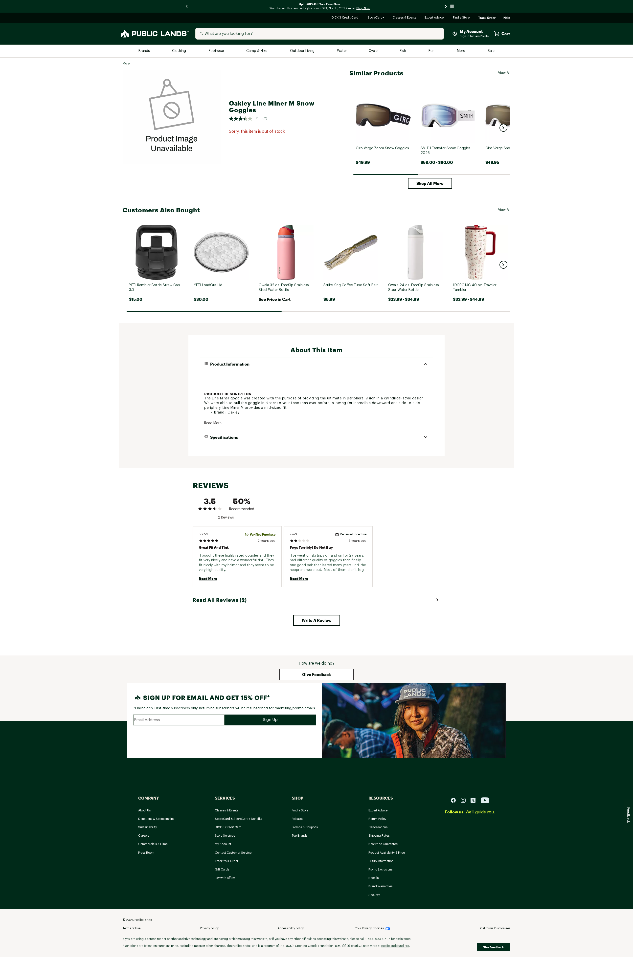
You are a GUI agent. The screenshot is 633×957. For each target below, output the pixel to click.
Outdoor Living (303, 51)
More (461, 51)
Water (342, 51)
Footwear (217, 51)
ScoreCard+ (376, 18)
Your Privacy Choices (369, 928)
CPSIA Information (380, 861)
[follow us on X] (475, 800)
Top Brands (299, 835)
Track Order (487, 18)
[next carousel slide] (446, 6)
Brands (144, 51)
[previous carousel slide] (187, 6)
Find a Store (461, 18)
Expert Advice (435, 18)
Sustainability (147, 827)
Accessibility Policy (291, 928)
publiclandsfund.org (395, 945)
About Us (144, 810)
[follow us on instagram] (465, 800)
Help (506, 18)
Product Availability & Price (386, 852)
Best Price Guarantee (383, 844)
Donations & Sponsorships (156, 818)
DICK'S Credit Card (346, 18)
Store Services (225, 835)
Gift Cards (222, 869)
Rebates (297, 818)
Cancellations (377, 827)
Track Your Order (226, 861)
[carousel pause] (452, 6)
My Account (223, 844)
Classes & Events (405, 18)
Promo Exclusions (380, 869)
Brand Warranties (380, 886)
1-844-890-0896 (377, 938)
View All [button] (504, 73)
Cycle (373, 51)
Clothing (179, 51)
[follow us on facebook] (455, 800)
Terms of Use (131, 928)
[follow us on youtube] (485, 800)
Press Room (146, 852)
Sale (491, 51)
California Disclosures (495, 928)
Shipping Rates (378, 835)
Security (374, 894)
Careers (143, 835)
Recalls (373, 877)
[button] (503, 128)
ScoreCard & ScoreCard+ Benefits (238, 818)
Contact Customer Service (233, 852)
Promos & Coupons (305, 827)
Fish (403, 51)
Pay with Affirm (225, 877)
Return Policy (377, 818)
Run (432, 51)
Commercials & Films (152, 844)
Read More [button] (213, 423)
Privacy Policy (209, 928)
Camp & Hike (257, 51)
